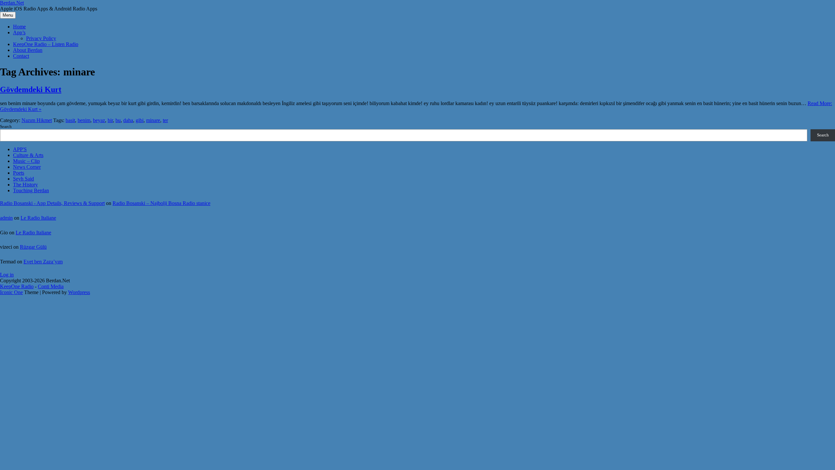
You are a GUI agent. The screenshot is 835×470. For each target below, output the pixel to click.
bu (118, 120)
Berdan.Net (12, 3)
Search (6, 126)
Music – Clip (26, 161)
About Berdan (27, 50)
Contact (21, 56)
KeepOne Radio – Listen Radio (45, 44)
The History (25, 184)
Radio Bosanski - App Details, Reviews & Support (52, 203)
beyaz (99, 120)
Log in (7, 274)
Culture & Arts (28, 155)
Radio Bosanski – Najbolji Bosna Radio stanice (161, 203)
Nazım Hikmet (37, 120)
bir (110, 120)
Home (19, 26)
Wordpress (79, 292)
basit (70, 120)
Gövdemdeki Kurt (30, 89)
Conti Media (51, 286)
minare (153, 120)
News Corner (27, 167)
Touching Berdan (31, 190)
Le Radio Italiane (38, 218)
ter (165, 120)
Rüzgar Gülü (33, 247)
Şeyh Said (23, 178)
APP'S (20, 149)
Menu (8, 15)
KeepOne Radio (17, 286)
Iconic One (11, 292)
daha (128, 120)
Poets (18, 173)
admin (6, 218)
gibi (140, 120)
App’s (19, 32)
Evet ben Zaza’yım (43, 261)
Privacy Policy (41, 38)
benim (84, 120)
